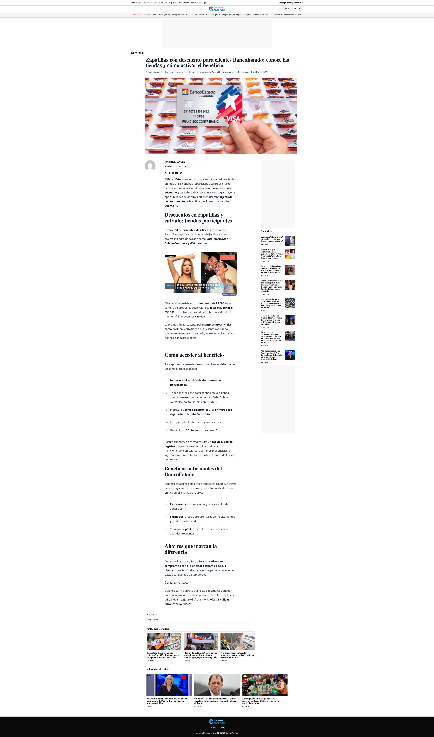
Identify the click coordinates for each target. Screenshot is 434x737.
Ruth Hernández (175, 161)
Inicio (222, 728)
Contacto (213, 728)
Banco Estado (153, 620)
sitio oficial (191, 380)
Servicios (137, 52)
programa (178, 488)
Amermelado (147, 2)
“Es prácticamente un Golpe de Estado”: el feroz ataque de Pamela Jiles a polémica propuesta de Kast (290, 14)
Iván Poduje (163, 2)
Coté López (203, 2)
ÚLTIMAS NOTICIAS (176, 582)
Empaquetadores (175, 2)
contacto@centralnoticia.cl (207, 733)
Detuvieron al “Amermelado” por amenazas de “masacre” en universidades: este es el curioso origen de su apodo (207, 14)
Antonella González (190, 2)
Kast (155, 2)
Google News (290, 9)
